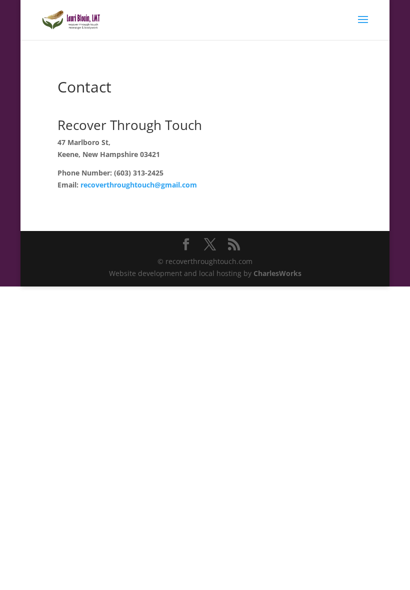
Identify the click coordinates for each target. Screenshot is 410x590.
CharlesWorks (278, 273)
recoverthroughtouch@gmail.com (138, 185)
